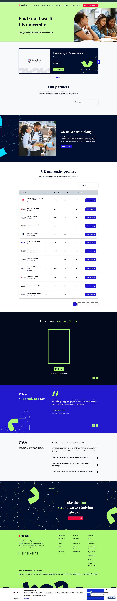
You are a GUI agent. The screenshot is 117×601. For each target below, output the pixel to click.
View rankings (66, 245)
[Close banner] (106, 589)
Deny (95, 598)
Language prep (59, 5)
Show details (27, 598)
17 (92, 403)
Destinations (36, 5)
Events (72, 5)
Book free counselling (89, 5)
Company (78, 5)
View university (59, 69)
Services (51, 5)
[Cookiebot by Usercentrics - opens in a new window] (16, 599)
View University (26, 135)
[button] (57, 77)
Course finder (45, 5)
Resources (66, 5)
